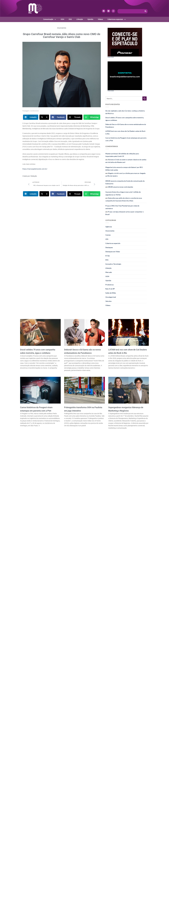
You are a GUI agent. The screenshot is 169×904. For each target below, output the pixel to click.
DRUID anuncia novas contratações (120, 187)
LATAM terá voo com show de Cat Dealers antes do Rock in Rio (125, 132)
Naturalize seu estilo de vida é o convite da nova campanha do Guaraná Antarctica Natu (123, 199)
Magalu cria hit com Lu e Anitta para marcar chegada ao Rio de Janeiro (125, 174)
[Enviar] (144, 98)
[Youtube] (108, 11)
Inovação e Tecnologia (113, 264)
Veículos (108, 301)
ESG (70, 19)
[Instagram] (113, 11)
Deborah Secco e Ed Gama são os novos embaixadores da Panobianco (125, 125)
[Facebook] (104, 11)
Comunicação (48, 19)
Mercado (108, 272)
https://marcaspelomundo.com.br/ (34, 169)
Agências (108, 227)
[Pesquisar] (145, 11)
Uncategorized (110, 297)
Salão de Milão (110, 293)
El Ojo (107, 256)
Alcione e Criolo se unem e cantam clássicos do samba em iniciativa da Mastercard (125, 161)
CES (106, 239)
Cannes (108, 235)
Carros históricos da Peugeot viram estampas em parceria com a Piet (125, 139)
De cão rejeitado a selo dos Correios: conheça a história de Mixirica (125, 112)
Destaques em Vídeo (112, 252)
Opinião (90, 19)
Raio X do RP (110, 289)
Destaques (109, 247)
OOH (62, 19)
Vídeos (100, 19)
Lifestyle (79, 19)
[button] (30, 117)
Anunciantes (61, 28)
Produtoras (109, 285)
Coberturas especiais (115, 19)
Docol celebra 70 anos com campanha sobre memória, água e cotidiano (124, 119)
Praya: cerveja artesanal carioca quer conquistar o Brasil (124, 213)
